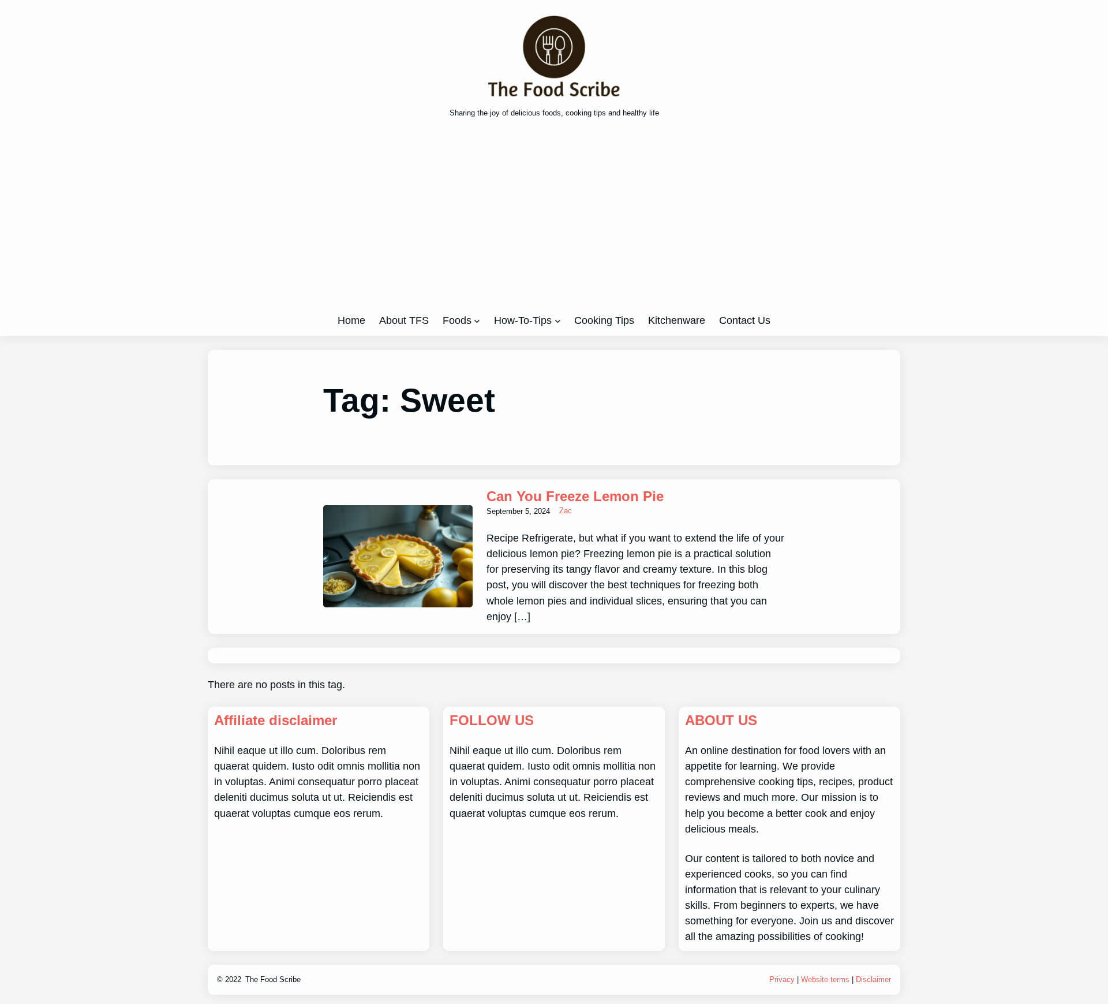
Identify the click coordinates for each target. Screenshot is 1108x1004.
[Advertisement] (554, 220)
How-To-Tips (523, 320)
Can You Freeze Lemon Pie (575, 496)
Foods (457, 320)
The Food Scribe (273, 979)
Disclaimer (873, 979)
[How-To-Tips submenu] (558, 321)
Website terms (825, 979)
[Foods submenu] (477, 321)
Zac (565, 510)
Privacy (782, 979)
